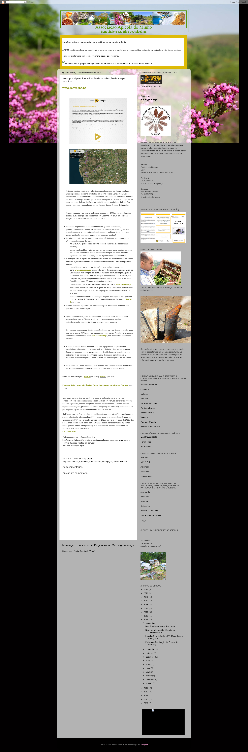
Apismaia (145, 467)
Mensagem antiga (123, 545)
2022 (146, 589)
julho (148, 661)
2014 (146, 620)
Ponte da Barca (148, 408)
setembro (150, 657)
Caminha (145, 389)
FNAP (143, 521)
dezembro (151, 623)
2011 (146, 696)
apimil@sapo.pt (149, 99)
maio (148, 668)
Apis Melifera (95, 461)
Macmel (144, 501)
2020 (146, 597)
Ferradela (145, 472)
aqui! (82, 446)
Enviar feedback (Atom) (84, 551)
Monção (144, 399)
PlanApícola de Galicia (151, 515)
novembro (151, 649)
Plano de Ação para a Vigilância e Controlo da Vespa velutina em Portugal (95, 385)
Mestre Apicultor (149, 437)
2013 (146, 688)
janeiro (149, 683)
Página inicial (102, 545)
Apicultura (83, 461)
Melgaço (144, 394)
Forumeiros (146, 442)
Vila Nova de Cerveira (150, 427)
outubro (150, 653)
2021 (146, 593)
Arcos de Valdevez (149, 385)
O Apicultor (145, 506)
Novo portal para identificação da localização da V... (160, 631)
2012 (146, 692)
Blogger (144, 745)
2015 (146, 616)
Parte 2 (103, 376)
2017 (146, 608)
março (149, 676)
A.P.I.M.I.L (145, 458)
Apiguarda (145, 492)
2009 (146, 703)
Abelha (75, 461)
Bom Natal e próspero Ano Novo (160, 626)
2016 (146, 612)
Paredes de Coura (149, 403)
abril (148, 672)
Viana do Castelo (148, 422)
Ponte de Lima (147, 413)
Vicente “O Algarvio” (150, 511)
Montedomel (146, 476)
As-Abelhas (146, 446)
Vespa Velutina (120, 461)
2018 (146, 605)
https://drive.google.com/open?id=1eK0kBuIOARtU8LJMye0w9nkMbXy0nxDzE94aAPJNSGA (110, 64)
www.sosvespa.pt (83, 270)
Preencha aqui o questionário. (105, 56)
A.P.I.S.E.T (145, 462)
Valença (144, 417)
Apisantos (145, 497)
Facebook (146, 96)
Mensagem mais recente (77, 545)
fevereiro (150, 680)
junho (149, 664)
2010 (146, 699)
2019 (146, 601)
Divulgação (107, 461)
